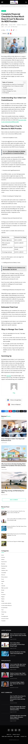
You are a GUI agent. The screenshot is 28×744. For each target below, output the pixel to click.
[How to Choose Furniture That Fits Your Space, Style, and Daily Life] (5, 635)
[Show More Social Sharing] (16, 30)
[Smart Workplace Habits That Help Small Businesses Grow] (14, 428)
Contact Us (23, 736)
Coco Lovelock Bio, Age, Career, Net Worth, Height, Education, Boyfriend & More (18, 665)
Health (2, 581)
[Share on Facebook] (7, 30)
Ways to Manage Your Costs (9, 91)
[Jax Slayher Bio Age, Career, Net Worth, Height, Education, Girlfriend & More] (5, 717)
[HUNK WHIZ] (14, 2)
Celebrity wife (4, 570)
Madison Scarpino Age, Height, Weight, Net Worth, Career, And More (18, 674)
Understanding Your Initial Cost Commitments (13, 84)
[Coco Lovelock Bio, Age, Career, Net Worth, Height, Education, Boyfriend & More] (5, 666)
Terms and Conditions (7, 736)
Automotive (4, 561)
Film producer (4, 577)
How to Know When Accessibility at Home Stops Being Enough (17, 644)
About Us (9, 734)
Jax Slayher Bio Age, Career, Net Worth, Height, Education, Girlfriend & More (18, 717)
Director (3, 574)
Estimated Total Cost (8, 89)
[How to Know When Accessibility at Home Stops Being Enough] (5, 644)
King (6, 24)
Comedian (3, 572)
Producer (3, 594)
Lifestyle (3, 585)
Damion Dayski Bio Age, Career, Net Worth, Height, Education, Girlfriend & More (18, 708)
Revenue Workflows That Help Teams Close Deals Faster (17, 652)
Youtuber (3, 620)
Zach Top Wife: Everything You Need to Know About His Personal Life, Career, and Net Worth (18, 698)
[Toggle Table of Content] (23, 82)
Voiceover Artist (5, 618)
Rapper (3, 596)
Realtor (3, 598)
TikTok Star (3, 612)
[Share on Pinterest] (11, 30)
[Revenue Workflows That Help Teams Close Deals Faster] (5, 653)
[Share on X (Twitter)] (9, 30)
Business (4, 10)
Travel (2, 614)
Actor (2, 555)
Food (2, 579)
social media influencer (6, 605)
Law (2, 583)
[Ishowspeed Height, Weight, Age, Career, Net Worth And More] (5, 684)
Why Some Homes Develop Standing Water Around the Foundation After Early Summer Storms (13, 465)
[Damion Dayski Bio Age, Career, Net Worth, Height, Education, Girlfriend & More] (5, 708)
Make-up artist (4, 588)
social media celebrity (6, 603)
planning (9, 375)
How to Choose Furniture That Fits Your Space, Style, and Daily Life (18, 635)
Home (2, 6)
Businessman (4, 566)
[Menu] (2, 2)
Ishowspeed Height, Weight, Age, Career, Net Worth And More (17, 683)
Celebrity (3, 568)
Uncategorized (4, 616)
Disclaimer (16, 736)
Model (2, 590)
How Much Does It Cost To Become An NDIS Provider (13, 87)
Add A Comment (14, 499)
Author (2, 559)
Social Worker (4, 607)
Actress (3, 557)
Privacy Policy (16, 734)
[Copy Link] (14, 30)
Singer (2, 601)
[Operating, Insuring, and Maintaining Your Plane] (14, 480)
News (2, 592)
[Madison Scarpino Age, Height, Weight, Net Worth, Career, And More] (5, 674)
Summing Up (6, 92)
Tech (2, 609)
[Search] (26, 2)
